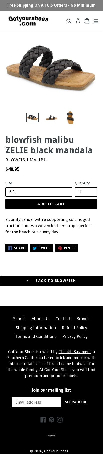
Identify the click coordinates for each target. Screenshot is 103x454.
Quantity (82, 183)
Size (9, 183)
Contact (63, 318)
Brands (83, 318)
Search (19, 318)
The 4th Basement (75, 351)
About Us (41, 318)
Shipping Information (36, 327)
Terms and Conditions (36, 336)
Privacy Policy (75, 336)
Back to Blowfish (55, 280)
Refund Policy (74, 327)
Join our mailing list (51, 390)
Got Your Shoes (56, 451)
